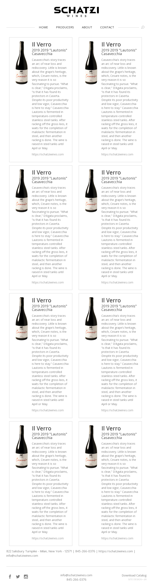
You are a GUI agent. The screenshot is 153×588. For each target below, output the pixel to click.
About (87, 27)
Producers (65, 27)
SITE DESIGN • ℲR (137, 579)
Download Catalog (134, 575)
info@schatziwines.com (76, 575)
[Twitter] (18, 577)
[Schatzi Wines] (76, 11)
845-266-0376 (76, 579)
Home (43, 27)
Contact (107, 27)
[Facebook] (10, 577)
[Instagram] (26, 577)
